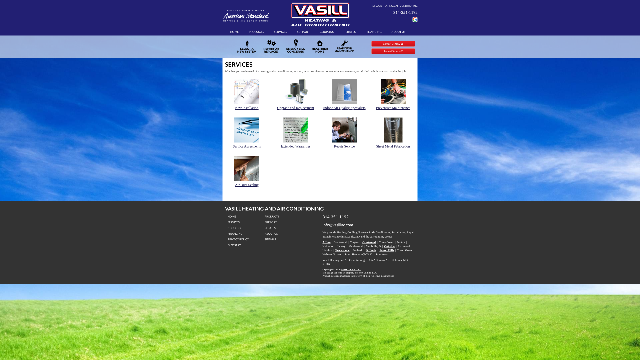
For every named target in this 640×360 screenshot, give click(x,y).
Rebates (350, 32)
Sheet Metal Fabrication (393, 146)
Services (280, 32)
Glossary (234, 245)
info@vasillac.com (337, 224)
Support (303, 32)
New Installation (246, 108)
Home (234, 32)
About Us (398, 32)
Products (256, 32)
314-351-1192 (335, 216)
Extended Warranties (295, 146)
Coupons (327, 32)
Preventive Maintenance (393, 108)
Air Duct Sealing (247, 185)
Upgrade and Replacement (295, 108)
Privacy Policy (238, 239)
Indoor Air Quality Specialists (344, 108)
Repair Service (344, 146)
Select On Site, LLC (351, 269)
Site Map (270, 239)
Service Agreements (247, 146)
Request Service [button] (392, 51)
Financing (374, 32)
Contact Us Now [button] (392, 43)
